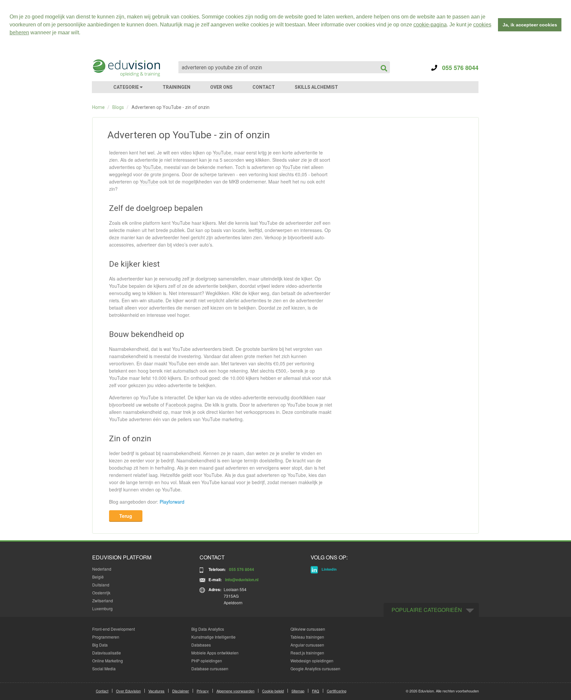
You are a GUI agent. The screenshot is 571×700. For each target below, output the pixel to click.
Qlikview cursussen (307, 629)
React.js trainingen (307, 652)
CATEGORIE (126, 87)
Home (98, 107)
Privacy (203, 691)
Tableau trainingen (307, 637)
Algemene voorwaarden (235, 691)
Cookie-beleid (273, 691)
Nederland (101, 569)
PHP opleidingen (206, 660)
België (98, 577)
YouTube (222, 152)
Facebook (176, 404)
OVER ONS (221, 87)
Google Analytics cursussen (315, 668)
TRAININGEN (176, 87)
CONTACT (263, 87)
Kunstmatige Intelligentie (213, 637)
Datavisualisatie (106, 652)
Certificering (336, 691)
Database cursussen (209, 668)
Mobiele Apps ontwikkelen (215, 652)
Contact (102, 691)
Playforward (172, 501)
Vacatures (156, 691)
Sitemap (297, 691)
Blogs (118, 107)
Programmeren (105, 637)
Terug (125, 516)
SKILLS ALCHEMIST (316, 87)
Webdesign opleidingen (311, 660)
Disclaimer (180, 691)
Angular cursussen (307, 645)
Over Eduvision (128, 691)
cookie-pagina (430, 24)
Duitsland (100, 584)
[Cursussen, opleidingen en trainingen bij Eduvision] (126, 68)
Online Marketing (107, 660)
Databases (201, 645)
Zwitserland (102, 600)
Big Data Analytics (207, 629)
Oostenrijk (101, 592)
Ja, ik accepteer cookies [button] (530, 24)
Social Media (104, 668)
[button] (83, 33)
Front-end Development (113, 629)
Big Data (100, 645)
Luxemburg (102, 608)
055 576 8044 (457, 67)
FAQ (315, 691)
